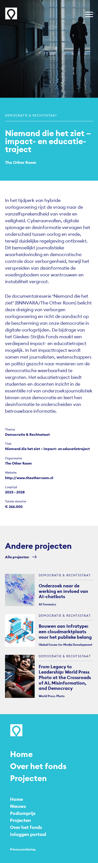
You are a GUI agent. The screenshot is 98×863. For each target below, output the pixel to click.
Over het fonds (38, 766)
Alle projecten (17, 557)
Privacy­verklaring (22, 849)
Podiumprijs (22, 813)
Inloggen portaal (28, 834)
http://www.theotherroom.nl (29, 478)
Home (21, 754)
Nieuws (18, 806)
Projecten (28, 778)
